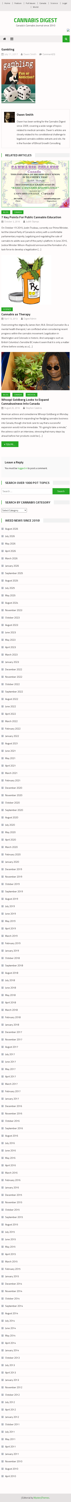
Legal (64, 3)
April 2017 (10, 1076)
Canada (42, 3)
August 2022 (11, 699)
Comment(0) (49, 54)
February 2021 (13, 780)
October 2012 (12, 1394)
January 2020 (12, 862)
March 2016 (11, 1172)
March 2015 (11, 1261)
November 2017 (13, 1039)
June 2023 (10, 632)
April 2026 (10, 551)
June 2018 (10, 987)
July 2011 (10, 1431)
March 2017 (11, 1084)
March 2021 (11, 773)
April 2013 (10, 1372)
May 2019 (10, 921)
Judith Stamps (32, 221)
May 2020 (10, 832)
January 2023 (12, 662)
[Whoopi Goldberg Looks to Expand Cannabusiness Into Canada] (35, 371)
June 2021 (10, 751)
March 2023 (11, 654)
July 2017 (10, 1054)
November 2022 (13, 677)
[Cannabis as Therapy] (35, 280)
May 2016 (10, 1158)
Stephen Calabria (34, 408)
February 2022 (13, 728)
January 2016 (12, 1187)
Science (54, 3)
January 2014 (12, 1350)
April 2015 (10, 1254)
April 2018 (10, 1002)
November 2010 (13, 1461)
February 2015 (13, 1269)
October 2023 (12, 617)
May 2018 (10, 995)
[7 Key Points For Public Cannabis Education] (35, 184)
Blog (5, 212)
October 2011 (12, 1424)
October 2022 (12, 684)
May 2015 (10, 1246)
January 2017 (12, 1098)
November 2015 (13, 1202)
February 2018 (13, 1017)
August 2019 (11, 899)
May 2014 (10, 1335)
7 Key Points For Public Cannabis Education (31, 217)
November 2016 (13, 1113)
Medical (31, 394)
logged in (22, 468)
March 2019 (11, 936)
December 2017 (13, 1032)
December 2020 (13, 788)
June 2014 (10, 1328)
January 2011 (12, 1454)
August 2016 (11, 1135)
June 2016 (10, 1150)
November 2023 (13, 610)
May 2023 (10, 640)
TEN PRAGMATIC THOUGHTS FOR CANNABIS (12, 444)
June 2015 (10, 1239)
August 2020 (11, 817)
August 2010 (11, 1469)
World (35, 7)
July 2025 (10, 588)
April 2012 (10, 1409)
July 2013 (10, 1365)
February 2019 (13, 943)
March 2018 (11, 1010)
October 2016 (12, 1121)
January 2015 (12, 1276)
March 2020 (11, 847)
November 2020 (13, 795)
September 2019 (14, 891)
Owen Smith (29, 54)
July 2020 (10, 825)
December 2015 (13, 1195)
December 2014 (13, 1283)
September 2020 (14, 810)
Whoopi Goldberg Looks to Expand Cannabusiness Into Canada (25, 401)
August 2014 (11, 1313)
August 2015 (11, 1224)
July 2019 (10, 906)
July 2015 (10, 1232)
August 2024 (11, 603)
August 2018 (11, 973)
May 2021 (10, 758)
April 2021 (10, 765)
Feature (18, 3)
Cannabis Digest (35, 20)
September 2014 (14, 1306)
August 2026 (11, 529)
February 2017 (13, 1091)
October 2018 (12, 958)
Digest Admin (30, 318)
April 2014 (10, 1343)
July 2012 (10, 1402)
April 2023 (10, 647)
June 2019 (10, 913)
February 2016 (13, 1180)
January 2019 (12, 950)
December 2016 (13, 1106)
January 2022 (12, 736)
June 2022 (10, 706)
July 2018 (10, 980)
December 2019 (13, 869)
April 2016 (10, 1165)
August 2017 (11, 1047)
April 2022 (10, 714)
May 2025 (10, 595)
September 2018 (14, 965)
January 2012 (12, 1417)
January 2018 (12, 1024)
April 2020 (10, 839)
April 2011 (10, 1446)
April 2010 (10, 1476)
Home (7, 3)
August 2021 (11, 743)
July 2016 (10, 1143)
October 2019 (12, 884)
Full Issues (30, 3)
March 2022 (11, 721)
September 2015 (14, 1217)
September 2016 (14, 1128)
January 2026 (12, 566)
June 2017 (10, 1061)
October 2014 (12, 1298)
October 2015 (12, 1209)
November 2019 (13, 876)
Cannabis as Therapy (15, 314)
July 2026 (10, 536)
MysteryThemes (41, 1497)
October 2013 (12, 1357)
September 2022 (14, 691)
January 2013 (12, 1380)
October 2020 (12, 802)
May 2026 (10, 543)
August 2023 (11, 625)
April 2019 (10, 928)
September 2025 (14, 573)
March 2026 (11, 558)
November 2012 (13, 1387)
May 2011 (10, 1439)
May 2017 (10, 1069)
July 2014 (10, 1320)
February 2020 (13, 854)
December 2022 (13, 669)
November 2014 (13, 1291)
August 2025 (11, 580)
